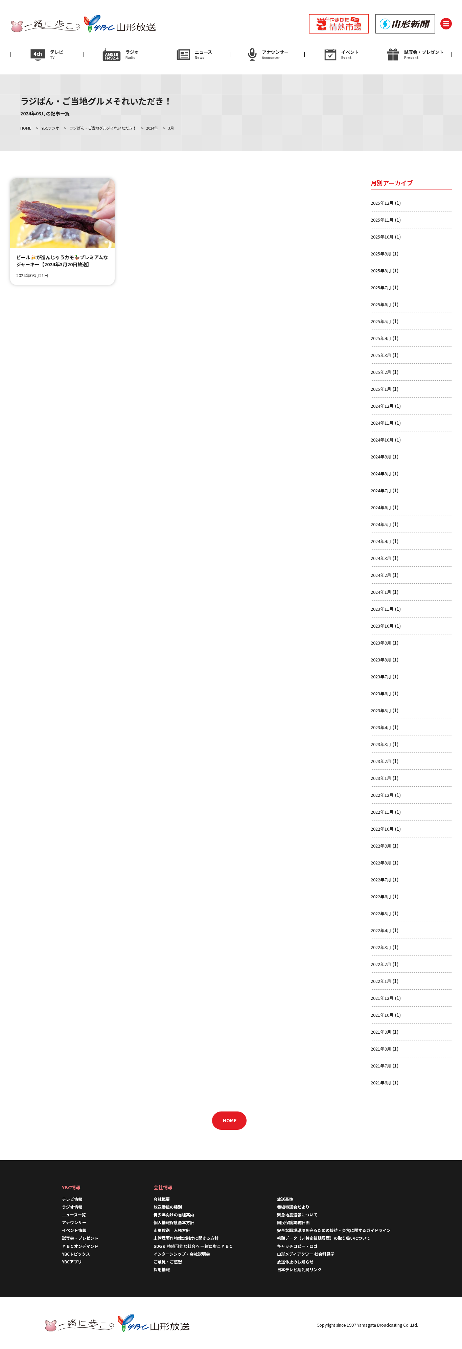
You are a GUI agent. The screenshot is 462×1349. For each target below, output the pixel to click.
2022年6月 (381, 896)
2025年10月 (382, 236)
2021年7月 (381, 1065)
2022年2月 (381, 964)
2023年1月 (381, 778)
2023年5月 (381, 710)
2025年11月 (382, 220)
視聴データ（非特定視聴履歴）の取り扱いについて (323, 1238)
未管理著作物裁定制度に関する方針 (186, 1238)
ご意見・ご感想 (168, 1261)
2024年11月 (382, 423)
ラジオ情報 (72, 1207)
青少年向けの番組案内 (174, 1214)
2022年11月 (382, 812)
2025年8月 (381, 270)
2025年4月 (381, 338)
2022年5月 (381, 913)
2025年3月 (381, 355)
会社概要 (162, 1199)
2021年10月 (382, 1015)
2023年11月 (382, 609)
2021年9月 (381, 1032)
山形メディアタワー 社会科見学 (305, 1254)
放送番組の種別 (168, 1207)
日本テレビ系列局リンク (299, 1269)
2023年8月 (381, 659)
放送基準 (285, 1199)
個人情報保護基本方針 (174, 1222)
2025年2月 (381, 372)
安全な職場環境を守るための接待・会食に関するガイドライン (334, 1230)
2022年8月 (381, 862)
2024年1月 (381, 592)
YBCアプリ (72, 1261)
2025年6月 (381, 304)
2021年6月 (381, 1082)
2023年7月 (381, 676)
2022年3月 (381, 947)
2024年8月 (381, 473)
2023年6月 (381, 693)
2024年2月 (381, 575)
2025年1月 (381, 389)
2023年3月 (381, 744)
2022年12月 (382, 795)
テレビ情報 (72, 1199)
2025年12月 (382, 203)
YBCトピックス (76, 1254)
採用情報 (164, 1269)
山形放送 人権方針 (172, 1230)
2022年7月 (381, 879)
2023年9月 (381, 642)
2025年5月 (381, 321)
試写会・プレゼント (80, 1238)
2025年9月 (381, 253)
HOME (229, 1120)
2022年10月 (382, 829)
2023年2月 (381, 761)
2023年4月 (381, 727)
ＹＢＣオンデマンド (80, 1246)
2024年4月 (381, 541)
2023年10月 (382, 626)
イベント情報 (74, 1230)
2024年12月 (382, 406)
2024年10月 (382, 439)
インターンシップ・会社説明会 (182, 1254)
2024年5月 (381, 524)
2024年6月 (381, 507)
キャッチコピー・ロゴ (297, 1246)
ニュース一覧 (74, 1214)
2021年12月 (382, 998)
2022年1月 (381, 981)
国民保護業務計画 (293, 1222)
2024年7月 (381, 490)
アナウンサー (74, 1222)
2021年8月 (381, 1049)
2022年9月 (381, 845)
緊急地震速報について (297, 1214)
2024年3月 (381, 558)
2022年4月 (381, 930)
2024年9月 (381, 456)
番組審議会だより (293, 1207)
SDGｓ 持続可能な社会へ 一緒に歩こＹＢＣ (193, 1246)
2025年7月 (381, 287)
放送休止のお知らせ (295, 1261)
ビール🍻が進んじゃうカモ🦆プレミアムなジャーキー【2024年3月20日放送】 (62, 261)
